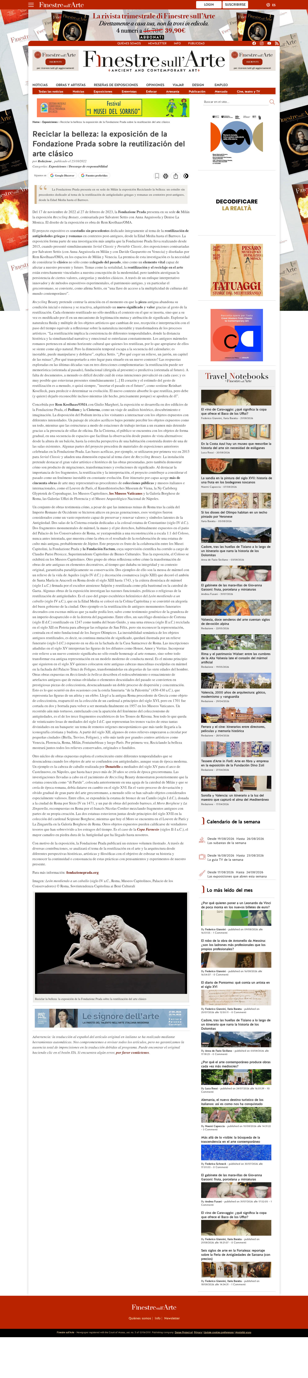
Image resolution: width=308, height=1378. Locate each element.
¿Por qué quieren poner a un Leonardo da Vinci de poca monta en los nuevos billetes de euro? (236, 905)
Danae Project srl (184, 1332)
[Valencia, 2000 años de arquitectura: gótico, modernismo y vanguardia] (236, 681)
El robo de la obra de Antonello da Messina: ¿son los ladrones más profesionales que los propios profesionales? (233, 945)
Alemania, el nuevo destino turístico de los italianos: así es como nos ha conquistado (232, 1102)
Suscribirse (235, 5)
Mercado (221, 91)
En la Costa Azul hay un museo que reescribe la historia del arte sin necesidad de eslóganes (236, 446)
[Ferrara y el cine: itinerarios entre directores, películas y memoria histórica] (236, 715)
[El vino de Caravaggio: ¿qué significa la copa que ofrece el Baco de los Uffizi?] (236, 398)
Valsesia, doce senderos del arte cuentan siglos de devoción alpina (235, 622)
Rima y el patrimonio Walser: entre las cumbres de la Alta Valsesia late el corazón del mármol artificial (235, 658)
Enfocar (151, 91)
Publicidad (196, 43)
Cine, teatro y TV (248, 91)
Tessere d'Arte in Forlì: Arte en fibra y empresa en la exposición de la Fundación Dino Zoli (235, 763)
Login (209, 5)
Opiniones (155, 85)
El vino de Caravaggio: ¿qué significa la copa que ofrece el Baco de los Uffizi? (234, 411)
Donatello (112, 766)
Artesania (172, 91)
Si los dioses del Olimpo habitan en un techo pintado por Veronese (234, 514)
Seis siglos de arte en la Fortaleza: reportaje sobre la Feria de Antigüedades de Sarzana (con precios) (235, 1254)
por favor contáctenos (132, 1052)
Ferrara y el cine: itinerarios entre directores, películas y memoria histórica (233, 729)
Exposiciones (103, 91)
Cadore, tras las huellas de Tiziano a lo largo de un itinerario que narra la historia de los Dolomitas (235, 551)
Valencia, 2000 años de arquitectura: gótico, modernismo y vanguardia (233, 694)
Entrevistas (129, 91)
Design (198, 85)
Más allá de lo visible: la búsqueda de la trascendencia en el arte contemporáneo (230, 1139)
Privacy (198, 1332)
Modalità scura (243, 1332)
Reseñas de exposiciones (116, 85)
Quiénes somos (129, 43)
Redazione (45, 161)
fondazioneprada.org (82, 872)
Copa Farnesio (148, 829)
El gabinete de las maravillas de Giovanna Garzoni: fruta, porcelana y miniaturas (231, 587)
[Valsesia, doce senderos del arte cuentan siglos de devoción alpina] (236, 608)
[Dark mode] (186, 177)
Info (177, 43)
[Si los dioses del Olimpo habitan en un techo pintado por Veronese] (236, 501)
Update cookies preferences (219, 1332)
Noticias (40, 85)
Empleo (221, 85)
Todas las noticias (51, 91)
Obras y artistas (70, 85)
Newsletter (157, 43)
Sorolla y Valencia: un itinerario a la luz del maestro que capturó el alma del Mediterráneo (235, 797)
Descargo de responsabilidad (88, 166)
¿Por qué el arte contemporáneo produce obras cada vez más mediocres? (235, 1064)
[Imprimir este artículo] (165, 176)
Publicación (197, 91)
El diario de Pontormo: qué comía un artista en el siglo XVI (235, 984)
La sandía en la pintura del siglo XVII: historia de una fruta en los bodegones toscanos (236, 480)
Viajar (178, 85)
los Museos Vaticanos (125, 493)
